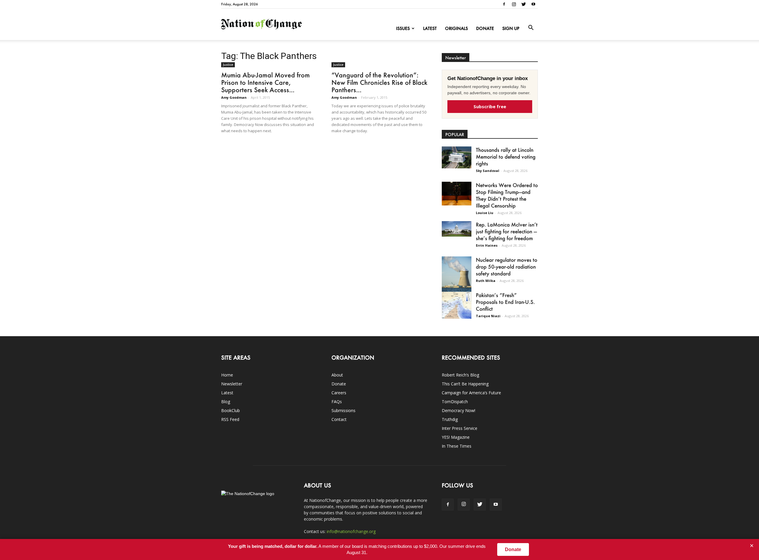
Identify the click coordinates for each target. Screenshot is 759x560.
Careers (338, 392)
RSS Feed (230, 419)
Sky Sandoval (487, 170)
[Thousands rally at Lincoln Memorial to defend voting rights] (456, 157)
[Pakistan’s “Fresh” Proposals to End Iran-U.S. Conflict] (456, 305)
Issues (403, 28)
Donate (485, 28)
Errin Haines (487, 245)
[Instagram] (513, 4)
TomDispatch (455, 401)
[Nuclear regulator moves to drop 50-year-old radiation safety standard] (456, 275)
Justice (228, 65)
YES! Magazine (456, 437)
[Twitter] (523, 4)
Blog (225, 401)
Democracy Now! (458, 410)
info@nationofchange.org (351, 531)
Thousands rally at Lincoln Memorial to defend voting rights (505, 156)
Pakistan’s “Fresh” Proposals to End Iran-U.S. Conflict (505, 302)
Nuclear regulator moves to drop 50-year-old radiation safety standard (506, 266)
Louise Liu (484, 212)
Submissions (343, 410)
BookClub (230, 410)
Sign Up (510, 28)
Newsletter (231, 384)
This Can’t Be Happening (465, 384)
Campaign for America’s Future (471, 392)
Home (227, 375)
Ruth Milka (485, 280)
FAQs (336, 401)
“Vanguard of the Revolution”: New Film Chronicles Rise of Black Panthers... (379, 82)
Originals (456, 28)
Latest (430, 28)
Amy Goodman (234, 97)
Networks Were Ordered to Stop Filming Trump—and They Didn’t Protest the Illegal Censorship (507, 195)
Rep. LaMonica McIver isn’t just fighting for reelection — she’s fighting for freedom (507, 231)
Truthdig (450, 419)
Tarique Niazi (488, 316)
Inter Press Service (459, 428)
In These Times (456, 446)
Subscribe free (489, 106)
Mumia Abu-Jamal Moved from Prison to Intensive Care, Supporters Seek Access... (265, 82)
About (337, 375)
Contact (339, 419)
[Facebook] (504, 4)
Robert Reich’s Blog (460, 375)
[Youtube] (533, 4)
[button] (531, 28)
